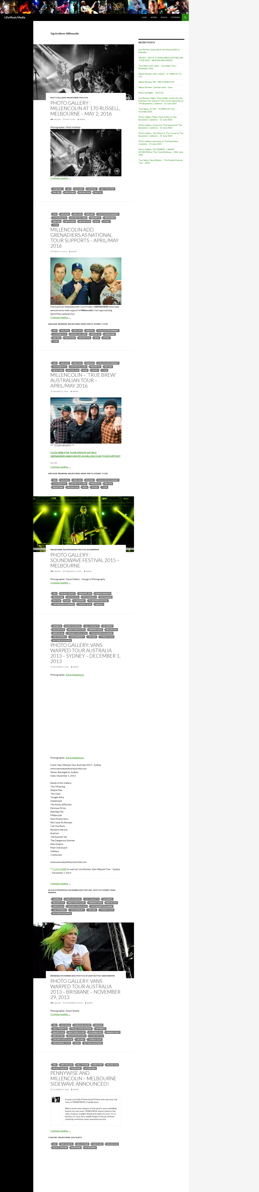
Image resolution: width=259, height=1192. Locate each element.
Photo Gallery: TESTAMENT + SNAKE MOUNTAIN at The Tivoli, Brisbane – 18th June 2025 (160, 152)
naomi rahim (106, 597)
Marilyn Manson (102, 593)
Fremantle (95, 218)
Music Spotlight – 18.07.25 (150, 92)
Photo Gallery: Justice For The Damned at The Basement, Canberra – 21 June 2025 (160, 126)
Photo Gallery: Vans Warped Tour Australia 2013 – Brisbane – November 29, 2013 (85, 989)
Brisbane (90, 214)
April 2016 (77, 214)
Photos (164, 17)
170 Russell (58, 189)
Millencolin (84, 192)
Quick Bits (76, 1137)
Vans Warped (108, 976)
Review (154, 17)
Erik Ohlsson (67, 1065)
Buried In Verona (73, 626)
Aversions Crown (82, 1025)
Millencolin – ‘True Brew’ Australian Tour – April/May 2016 (83, 380)
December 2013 (75, 890)
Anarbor (57, 626)
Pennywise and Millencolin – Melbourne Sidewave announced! (83, 1078)
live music (91, 189)
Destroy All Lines (78, 218)
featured (79, 189)
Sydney (106, 221)
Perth (90, 324)
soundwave (79, 601)
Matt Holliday (58, 97)
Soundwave (93, 549)
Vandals (99, 604)
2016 (68, 189)
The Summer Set (77, 637)
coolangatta (59, 218)
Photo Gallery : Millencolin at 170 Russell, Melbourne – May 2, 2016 (85, 108)
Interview (175, 17)
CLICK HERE (59, 869)
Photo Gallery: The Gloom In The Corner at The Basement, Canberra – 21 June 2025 (160, 134)
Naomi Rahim (70, 549)
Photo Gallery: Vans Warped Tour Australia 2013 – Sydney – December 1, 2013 (85, 653)
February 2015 (85, 593)
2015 (55, 593)
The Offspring (59, 637)
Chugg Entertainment (108, 214)
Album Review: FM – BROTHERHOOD (156, 82)
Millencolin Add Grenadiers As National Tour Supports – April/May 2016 (84, 238)
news (96, 221)
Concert (52, 1137)
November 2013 (68, 976)
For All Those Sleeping (81, 1029)
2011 (55, 1065)
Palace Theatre (60, 1068)
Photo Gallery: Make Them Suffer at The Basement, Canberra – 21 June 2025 (157, 118)
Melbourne (73, 97)
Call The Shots (92, 626)
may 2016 (56, 192)
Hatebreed (107, 626)
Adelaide (65, 214)
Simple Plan (58, 633)
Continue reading (60, 178)
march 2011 (97, 1065)
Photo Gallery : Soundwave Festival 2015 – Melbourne (84, 560)
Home (144, 17)
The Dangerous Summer (101, 633)
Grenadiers (109, 218)
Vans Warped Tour (61, 1043)
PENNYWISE (76, 1068)
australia (65, 1025)
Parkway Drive (95, 630)
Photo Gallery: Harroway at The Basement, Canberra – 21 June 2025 (158, 142)
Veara (77, 1043)
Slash (67, 601)
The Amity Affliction (77, 633)
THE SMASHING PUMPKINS (63, 604)
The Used (92, 637)
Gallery (57, 119)
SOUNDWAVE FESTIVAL (98, 601)
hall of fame (82, 1065)
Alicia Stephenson (75, 674)
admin (82, 119)
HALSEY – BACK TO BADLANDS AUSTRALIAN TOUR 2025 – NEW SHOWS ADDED (160, 59)
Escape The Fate (68, 593)
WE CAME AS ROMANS (62, 640)
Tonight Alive (84, 604)
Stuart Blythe (93, 976)
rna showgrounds (76, 1036)
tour (55, 225)
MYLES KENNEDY (89, 597)
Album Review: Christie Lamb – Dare (155, 87)
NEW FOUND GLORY (76, 630)
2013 (55, 1025)
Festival (88, 890)
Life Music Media (14, 17)
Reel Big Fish (111, 630)
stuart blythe (96, 1036)
